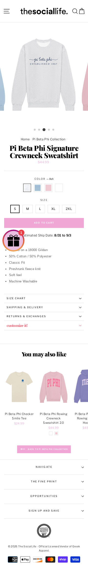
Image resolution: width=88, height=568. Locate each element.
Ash (27, 188)
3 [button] (44, 129)
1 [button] (35, 130)
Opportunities (44, 496)
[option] (44, 74)
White (59, 188)
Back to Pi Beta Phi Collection (47, 449)
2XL (69, 209)
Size (43, 200)
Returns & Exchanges (26, 316)
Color (44, 178)
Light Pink (48, 188)
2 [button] (39, 130)
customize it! (17, 325)
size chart (16, 298)
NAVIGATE (44, 467)
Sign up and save (44, 510)
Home (25, 139)
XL (53, 209)
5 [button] (53, 130)
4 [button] (49, 130)
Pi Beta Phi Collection (49, 139)
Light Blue (38, 188)
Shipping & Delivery (25, 307)
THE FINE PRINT (44, 481)
